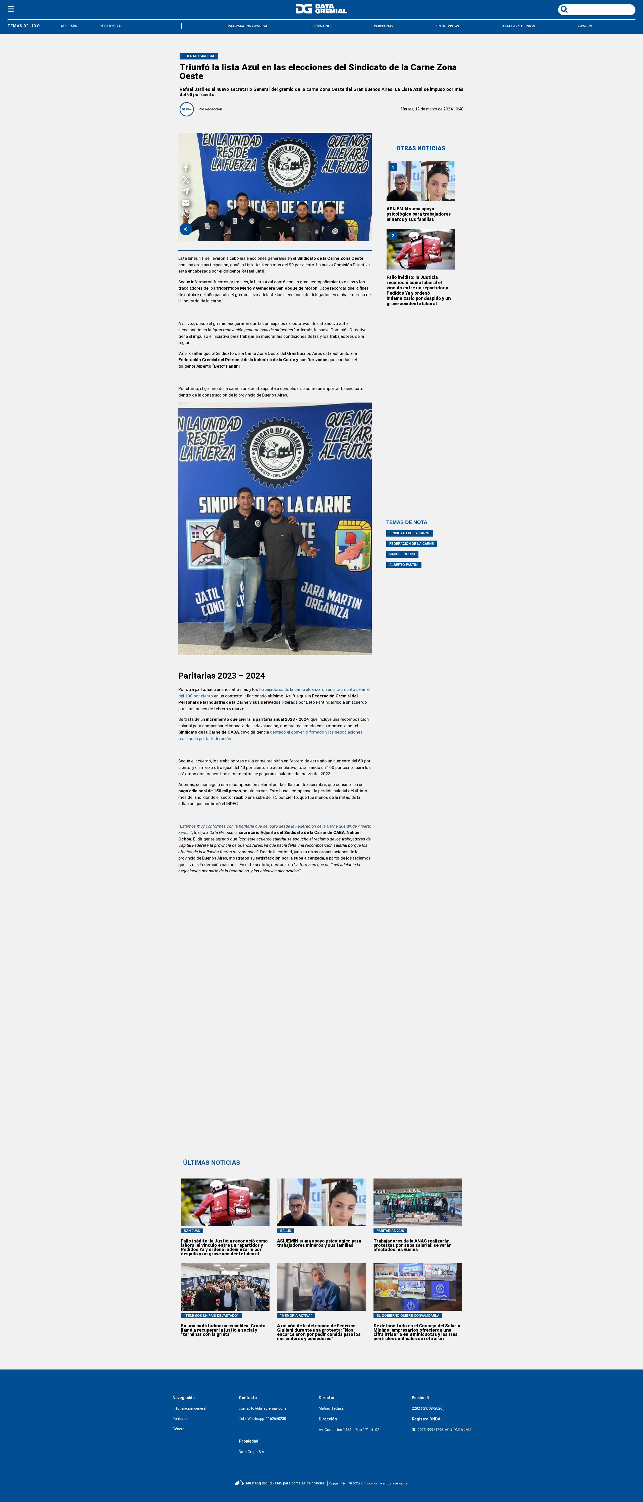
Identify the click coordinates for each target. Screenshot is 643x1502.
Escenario (321, 26)
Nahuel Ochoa (402, 554)
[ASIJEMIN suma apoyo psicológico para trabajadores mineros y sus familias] (421, 181)
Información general (189, 1408)
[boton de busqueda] (564, 10)
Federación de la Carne (411, 544)
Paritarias (383, 26)
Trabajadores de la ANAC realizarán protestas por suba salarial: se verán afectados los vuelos (412, 1245)
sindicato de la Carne (409, 533)
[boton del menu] (11, 10)
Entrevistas (447, 26)
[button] (186, 168)
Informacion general (248, 26)
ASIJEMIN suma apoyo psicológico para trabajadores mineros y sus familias (419, 214)
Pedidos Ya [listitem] (74, 26)
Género (585, 26)
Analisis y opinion (518, 26)
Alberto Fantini (403, 565)
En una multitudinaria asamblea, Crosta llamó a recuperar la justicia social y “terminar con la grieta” (223, 1330)
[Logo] (321, 12)
